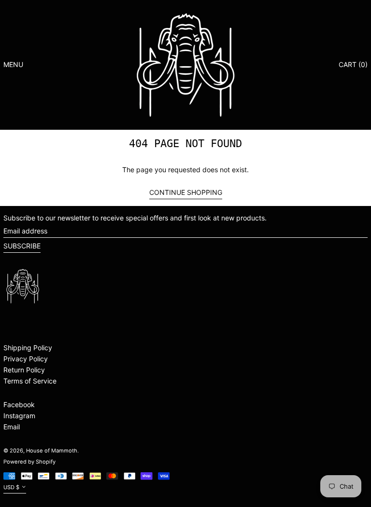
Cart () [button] (353, 64)
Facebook (19, 404)
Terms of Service (30, 381)
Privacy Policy (25, 359)
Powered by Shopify (29, 461)
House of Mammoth (51, 450)
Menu (13, 64)
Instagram (19, 415)
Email (11, 427)
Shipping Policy (27, 347)
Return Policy (24, 370)
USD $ (11, 487)
